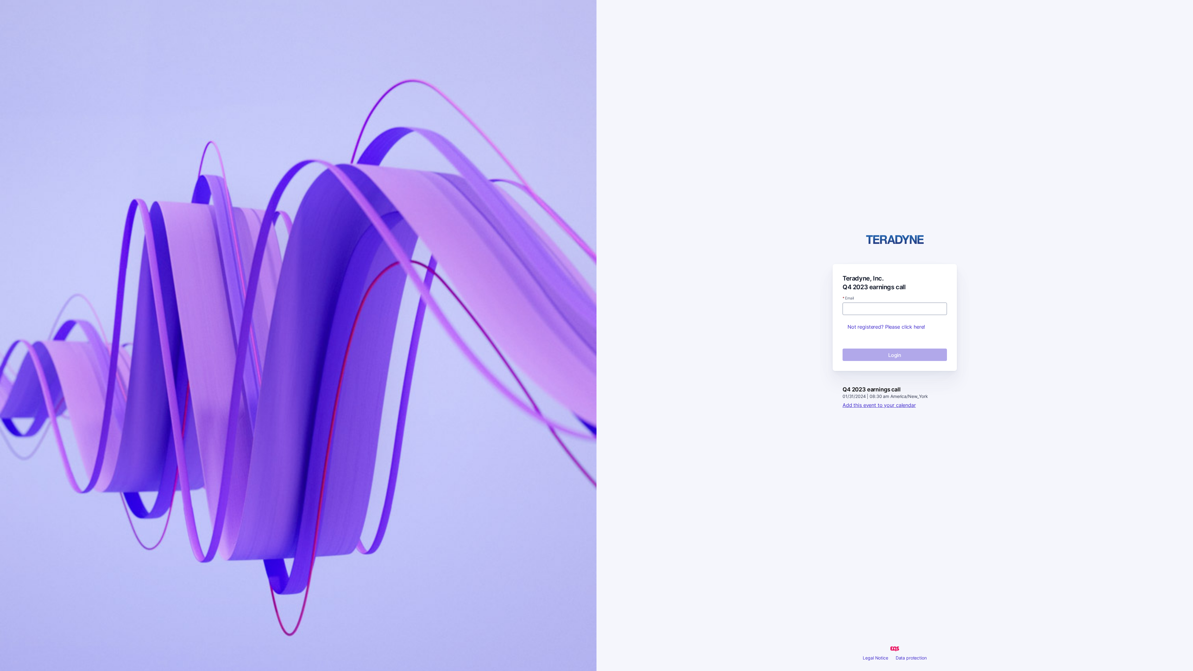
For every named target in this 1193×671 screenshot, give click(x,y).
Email (848, 298)
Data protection (911, 657)
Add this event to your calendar (879, 405)
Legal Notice (875, 657)
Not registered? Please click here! (886, 327)
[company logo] (894, 240)
